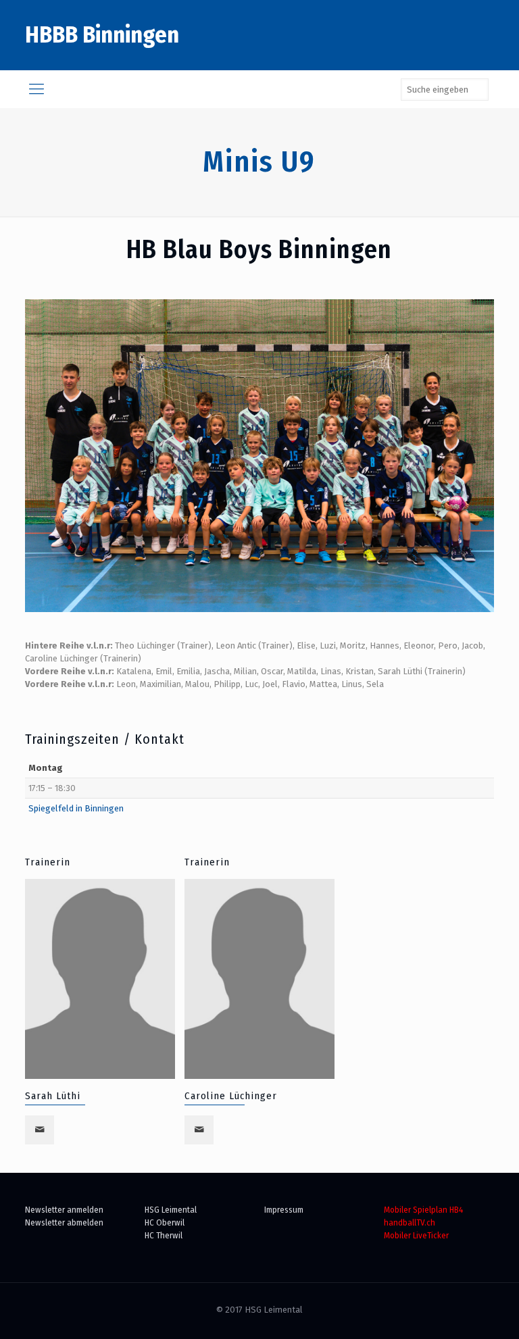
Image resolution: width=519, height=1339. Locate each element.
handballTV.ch (409, 1222)
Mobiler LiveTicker (416, 1235)
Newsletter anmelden (64, 1210)
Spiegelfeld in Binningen (76, 808)
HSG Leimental (171, 1210)
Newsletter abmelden (64, 1222)
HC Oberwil (164, 1222)
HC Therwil (163, 1235)
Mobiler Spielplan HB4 (423, 1210)
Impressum (283, 1210)
